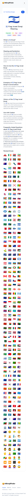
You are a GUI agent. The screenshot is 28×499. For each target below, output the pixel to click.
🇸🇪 (9, 198)
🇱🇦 (19, 310)
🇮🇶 (14, 155)
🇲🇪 (5, 323)
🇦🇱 (19, 168)
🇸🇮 (14, 198)
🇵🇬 (14, 414)
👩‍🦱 (14, 466)
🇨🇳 (9, 401)
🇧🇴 (14, 272)
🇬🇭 (5, 293)
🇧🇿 (9, 176)
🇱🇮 (9, 233)
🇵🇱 (9, 341)
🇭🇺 (5, 406)
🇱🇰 (19, 159)
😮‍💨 (9, 432)
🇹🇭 (19, 202)
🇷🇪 (5, 241)
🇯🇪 (14, 185)
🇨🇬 (5, 458)
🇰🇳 (5, 423)
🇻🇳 (5, 246)
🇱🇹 (14, 315)
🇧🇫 (5, 371)
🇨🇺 (9, 280)
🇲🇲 (9, 388)
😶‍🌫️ (14, 432)
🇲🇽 (14, 328)
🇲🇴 (5, 414)
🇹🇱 (14, 241)
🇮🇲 (19, 163)
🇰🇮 (5, 233)
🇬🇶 (14, 380)
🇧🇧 (19, 263)
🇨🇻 (14, 375)
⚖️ (19, 211)
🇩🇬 (14, 250)
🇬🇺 (5, 298)
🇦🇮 (9, 259)
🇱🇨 (5, 220)
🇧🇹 (19, 397)
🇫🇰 (9, 215)
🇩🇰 (5, 285)
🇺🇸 (5, 397)
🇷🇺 (9, 345)
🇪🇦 (19, 410)
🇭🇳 (19, 440)
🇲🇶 (19, 323)
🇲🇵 (9, 414)
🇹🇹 (19, 414)
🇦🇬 (14, 410)
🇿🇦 (14, 397)
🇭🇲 (14, 419)
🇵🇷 (5, 393)
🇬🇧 (9, 380)
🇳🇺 (19, 237)
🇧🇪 (14, 172)
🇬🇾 (14, 298)
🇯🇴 (5, 306)
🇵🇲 (9, 423)
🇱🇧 (5, 315)
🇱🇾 (19, 233)
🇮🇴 (19, 419)
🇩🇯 (9, 440)
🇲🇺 (9, 328)
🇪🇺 (5, 380)
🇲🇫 (19, 384)
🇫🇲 (19, 228)
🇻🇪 (14, 358)
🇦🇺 (5, 163)
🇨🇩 (19, 453)
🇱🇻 (5, 319)
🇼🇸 (19, 207)
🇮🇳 (14, 302)
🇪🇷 (9, 228)
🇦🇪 (9, 410)
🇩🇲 (14, 440)
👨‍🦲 (14, 449)
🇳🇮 (14, 237)
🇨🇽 (19, 375)
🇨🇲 (19, 276)
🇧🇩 (5, 267)
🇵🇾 (14, 194)
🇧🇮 (14, 267)
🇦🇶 (19, 259)
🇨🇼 (14, 176)
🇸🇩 (19, 345)
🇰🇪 (14, 306)
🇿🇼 (9, 246)
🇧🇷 (19, 172)
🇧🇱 (9, 371)
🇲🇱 (19, 185)
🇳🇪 (5, 237)
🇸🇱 (9, 168)
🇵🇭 (19, 336)
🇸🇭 (14, 254)
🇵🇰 (5, 341)
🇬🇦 (9, 289)
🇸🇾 (9, 349)
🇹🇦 (9, 367)
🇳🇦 (5, 332)
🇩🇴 (19, 445)
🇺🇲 (14, 427)
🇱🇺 (19, 315)
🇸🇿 (14, 202)
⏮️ (9, 462)
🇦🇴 (14, 259)
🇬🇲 (9, 293)
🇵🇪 (14, 336)
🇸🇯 (14, 168)
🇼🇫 (19, 246)
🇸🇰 (19, 198)
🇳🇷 (19, 332)
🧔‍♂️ (5, 449)
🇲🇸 (9, 406)
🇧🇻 (19, 371)
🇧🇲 (5, 272)
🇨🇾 (14, 401)
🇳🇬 (9, 237)
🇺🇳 (19, 393)
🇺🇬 (19, 354)
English (4, 487)
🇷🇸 (19, 194)
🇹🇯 (19, 349)
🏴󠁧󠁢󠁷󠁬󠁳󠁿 (9, 211)
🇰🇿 (14, 310)
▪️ (9, 419)
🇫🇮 (14, 228)
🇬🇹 (19, 293)
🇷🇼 (14, 345)
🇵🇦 (9, 336)
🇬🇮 (5, 155)
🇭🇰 (5, 466)
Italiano (19, 487)
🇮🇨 (19, 380)
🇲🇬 (9, 323)
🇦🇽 (14, 159)
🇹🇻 (9, 207)
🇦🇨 (5, 215)
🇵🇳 (9, 254)
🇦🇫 (5, 259)
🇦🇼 (9, 263)
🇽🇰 (5, 410)
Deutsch (14, 487)
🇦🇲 (5, 172)
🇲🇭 (5, 254)
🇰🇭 (5, 310)
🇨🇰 (14, 445)
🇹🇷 (19, 241)
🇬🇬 (19, 289)
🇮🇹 (9, 159)
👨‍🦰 (14, 458)
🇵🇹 (14, 341)
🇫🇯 (19, 401)
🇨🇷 (9, 250)
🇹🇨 (14, 423)
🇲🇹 (5, 189)
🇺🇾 (5, 358)
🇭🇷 (19, 298)
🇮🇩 (9, 302)
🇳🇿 (19, 388)
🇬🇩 (14, 181)
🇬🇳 (14, 293)
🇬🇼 (9, 298)
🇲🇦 (9, 319)
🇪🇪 (14, 285)
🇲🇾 (19, 189)
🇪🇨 (9, 285)
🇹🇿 (14, 354)
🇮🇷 (19, 155)
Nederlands (5, 489)
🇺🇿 (9, 358)
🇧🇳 (9, 272)
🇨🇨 (14, 453)
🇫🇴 (14, 215)
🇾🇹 (9, 362)
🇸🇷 (5, 349)
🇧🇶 (14, 371)
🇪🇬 (19, 285)
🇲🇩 (19, 319)
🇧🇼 (5, 401)
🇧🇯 (19, 267)
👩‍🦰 (9, 466)
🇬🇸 (5, 432)
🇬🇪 (14, 289)
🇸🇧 (9, 224)
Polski (10, 489)
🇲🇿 (19, 328)
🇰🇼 (9, 310)
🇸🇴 (9, 202)
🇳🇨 (14, 388)
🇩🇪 (19, 280)
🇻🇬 (5, 419)
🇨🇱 (14, 276)
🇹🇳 (14, 406)
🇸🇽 (14, 393)
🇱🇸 (9, 315)
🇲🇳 (14, 323)
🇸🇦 (5, 224)
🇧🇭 (5, 228)
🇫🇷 (9, 181)
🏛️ (5, 427)
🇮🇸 (5, 159)
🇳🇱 (9, 332)
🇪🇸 (5, 181)
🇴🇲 (5, 336)
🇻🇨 (19, 423)
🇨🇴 (5, 280)
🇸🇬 (9, 241)
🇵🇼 (9, 194)
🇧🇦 (9, 427)
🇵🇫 (14, 220)
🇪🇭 (19, 250)
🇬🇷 (9, 185)
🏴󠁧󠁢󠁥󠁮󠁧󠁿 (19, 362)
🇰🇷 (9, 384)
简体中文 (9, 487)
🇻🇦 (9, 397)
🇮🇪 (9, 155)
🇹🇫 (14, 246)
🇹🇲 (5, 354)
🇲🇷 (5, 328)
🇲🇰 (5, 388)
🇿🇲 (14, 362)
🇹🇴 (19, 406)
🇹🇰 (5, 207)
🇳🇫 (9, 220)
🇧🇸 (19, 272)
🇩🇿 (19, 176)
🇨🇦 (5, 276)
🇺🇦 (14, 207)
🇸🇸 (9, 393)
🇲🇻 (9, 189)
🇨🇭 (9, 276)
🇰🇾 (14, 384)
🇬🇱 (19, 181)
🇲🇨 (14, 319)
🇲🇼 (14, 189)
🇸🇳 (5, 202)
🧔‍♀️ (9, 449)
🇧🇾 (5, 176)
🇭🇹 (5, 302)
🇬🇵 (5, 185)
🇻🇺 (19, 358)
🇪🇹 (5, 289)
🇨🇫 (5, 367)
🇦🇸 (19, 367)
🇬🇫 (19, 215)
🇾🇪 (5, 362)
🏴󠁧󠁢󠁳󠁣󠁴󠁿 (5, 211)
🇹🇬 (9, 445)
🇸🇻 (19, 224)
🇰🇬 (19, 306)
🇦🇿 (14, 263)
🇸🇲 (14, 224)
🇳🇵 (5, 194)
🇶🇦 (19, 341)
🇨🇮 (5, 375)
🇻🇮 (19, 427)
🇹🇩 (14, 349)
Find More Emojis (10, 12)
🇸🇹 (14, 367)
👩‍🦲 (9, 453)
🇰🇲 (5, 445)
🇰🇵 (5, 384)
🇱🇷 (14, 233)
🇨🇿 (14, 280)
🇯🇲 (19, 302)
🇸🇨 (5, 198)
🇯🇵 (9, 306)
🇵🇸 (19, 220)
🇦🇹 (5, 263)
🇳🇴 (14, 332)
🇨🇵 (9, 375)
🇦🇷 (9, 172)
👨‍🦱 (19, 458)
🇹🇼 (9, 354)
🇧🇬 (9, 267)
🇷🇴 (5, 345)
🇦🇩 (19, 254)
